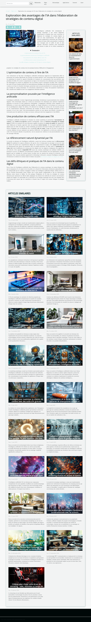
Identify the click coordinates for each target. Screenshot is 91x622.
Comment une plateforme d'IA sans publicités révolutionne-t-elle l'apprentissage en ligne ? (26, 216)
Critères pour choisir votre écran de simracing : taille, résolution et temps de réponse (26, 586)
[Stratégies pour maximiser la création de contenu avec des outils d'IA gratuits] (26, 392)
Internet (75, 2)
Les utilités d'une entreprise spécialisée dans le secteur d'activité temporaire (75, 174)
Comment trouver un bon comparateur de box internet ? (76, 128)
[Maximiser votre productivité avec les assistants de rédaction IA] (26, 281)
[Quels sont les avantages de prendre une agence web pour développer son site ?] (76, 92)
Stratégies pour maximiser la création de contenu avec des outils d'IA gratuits (26, 400)
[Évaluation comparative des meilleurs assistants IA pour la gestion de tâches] (65, 429)
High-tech (45, 3)
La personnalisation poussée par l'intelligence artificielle (34, 55)
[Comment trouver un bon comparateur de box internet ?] (76, 118)
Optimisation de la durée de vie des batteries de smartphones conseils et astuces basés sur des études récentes (64, 401)
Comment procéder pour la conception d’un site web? (75, 150)
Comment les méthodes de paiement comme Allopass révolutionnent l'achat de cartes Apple (65, 327)
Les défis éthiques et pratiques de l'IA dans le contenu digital (34, 62)
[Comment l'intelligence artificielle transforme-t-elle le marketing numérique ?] (26, 355)
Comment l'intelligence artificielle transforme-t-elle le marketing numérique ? (26, 363)
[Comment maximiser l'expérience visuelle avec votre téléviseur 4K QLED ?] (65, 281)
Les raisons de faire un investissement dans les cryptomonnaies (75, 56)
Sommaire (36, 50)
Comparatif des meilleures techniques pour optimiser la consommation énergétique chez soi (26, 512)
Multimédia (38, 2)
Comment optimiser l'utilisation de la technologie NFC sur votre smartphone (64, 548)
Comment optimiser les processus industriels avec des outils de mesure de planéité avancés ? (26, 327)
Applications (66, 2)
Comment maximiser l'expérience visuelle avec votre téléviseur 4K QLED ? (64, 289)
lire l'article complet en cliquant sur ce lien (52, 156)
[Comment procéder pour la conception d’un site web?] (76, 140)
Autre (82, 2)
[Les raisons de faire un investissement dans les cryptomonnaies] (76, 45)
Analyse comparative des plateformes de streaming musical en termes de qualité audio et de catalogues (64, 475)
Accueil (8, 11)
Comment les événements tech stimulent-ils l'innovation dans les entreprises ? (65, 252)
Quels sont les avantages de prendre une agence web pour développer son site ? (76, 104)
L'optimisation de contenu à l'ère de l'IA (35, 53)
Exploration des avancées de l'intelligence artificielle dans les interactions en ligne (26, 474)
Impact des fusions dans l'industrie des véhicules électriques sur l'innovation (26, 548)
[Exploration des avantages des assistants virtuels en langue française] (65, 207)
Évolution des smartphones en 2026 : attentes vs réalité (26, 252)
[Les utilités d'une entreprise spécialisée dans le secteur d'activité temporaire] (76, 162)
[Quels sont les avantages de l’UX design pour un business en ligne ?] (76, 69)
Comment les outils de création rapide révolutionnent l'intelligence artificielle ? (65, 363)
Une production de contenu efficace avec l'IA (34, 58)
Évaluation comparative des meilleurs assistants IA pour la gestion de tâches (64, 437)
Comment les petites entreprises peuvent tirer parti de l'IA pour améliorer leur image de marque (26, 438)
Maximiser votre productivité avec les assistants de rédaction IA (26, 289)
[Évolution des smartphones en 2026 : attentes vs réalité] (26, 244)
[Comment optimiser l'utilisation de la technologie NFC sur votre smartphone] (65, 540)
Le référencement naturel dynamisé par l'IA (35, 60)
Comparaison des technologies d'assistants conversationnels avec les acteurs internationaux (64, 512)
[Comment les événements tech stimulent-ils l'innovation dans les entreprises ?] (65, 244)
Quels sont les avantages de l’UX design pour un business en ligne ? (75, 80)
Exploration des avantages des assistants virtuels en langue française (64, 215)
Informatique (55, 2)
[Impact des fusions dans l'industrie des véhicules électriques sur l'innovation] (26, 540)
